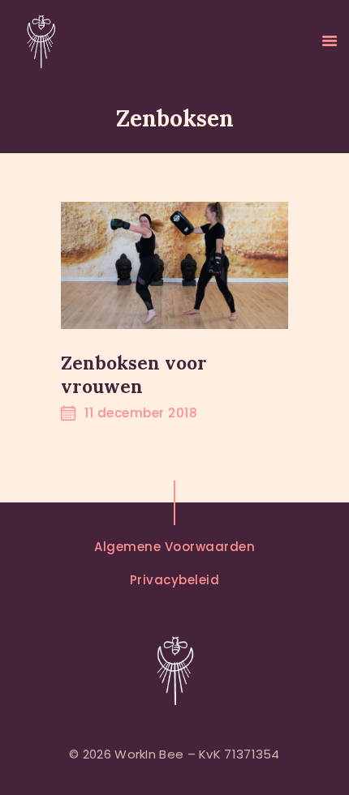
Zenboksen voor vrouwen (134, 374)
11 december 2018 (140, 412)
